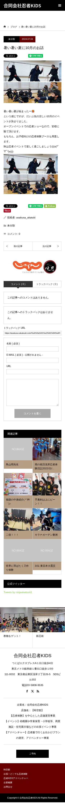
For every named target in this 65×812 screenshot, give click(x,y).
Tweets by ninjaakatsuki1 (18, 592)
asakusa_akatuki (25, 217)
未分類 (11, 39)
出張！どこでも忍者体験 (15, 774)
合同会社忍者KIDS (22, 5)
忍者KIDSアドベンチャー (16, 778)
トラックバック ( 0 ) (47, 284)
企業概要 (8, 782)
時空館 (7, 769)
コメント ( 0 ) (18, 284)
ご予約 (32, 753)
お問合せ (8, 787)
